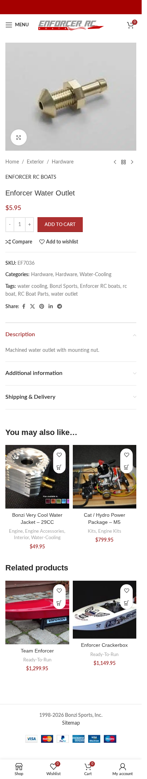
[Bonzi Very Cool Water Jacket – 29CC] (37, 477)
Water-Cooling (95, 274)
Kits (92, 531)
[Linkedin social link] (50, 307)
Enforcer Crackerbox (104, 645)
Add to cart (60, 224)
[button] (59, 467)
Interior (21, 537)
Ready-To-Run (37, 659)
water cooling (32, 286)
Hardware (63, 162)
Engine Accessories (44, 531)
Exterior (35, 162)
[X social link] (32, 307)
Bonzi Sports (63, 286)
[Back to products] (123, 162)
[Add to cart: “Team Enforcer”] (59, 603)
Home (12, 162)
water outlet (64, 294)
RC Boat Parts (33, 294)
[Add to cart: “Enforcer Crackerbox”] (126, 603)
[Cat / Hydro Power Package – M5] (105, 477)
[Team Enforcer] (37, 612)
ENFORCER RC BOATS (30, 177)
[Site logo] (71, 24)
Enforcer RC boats (100, 286)
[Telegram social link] (59, 307)
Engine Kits (109, 531)
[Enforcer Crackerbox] (105, 610)
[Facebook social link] (23, 307)
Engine (16, 531)
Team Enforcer (37, 651)
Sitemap (71, 723)
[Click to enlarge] (19, 137)
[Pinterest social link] (41, 307)
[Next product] (132, 162)
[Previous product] (115, 162)
